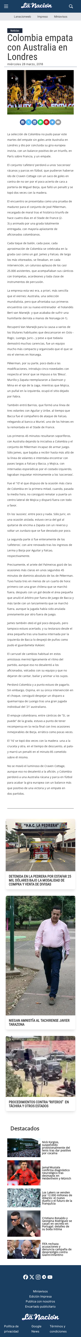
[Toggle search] (71, 6)
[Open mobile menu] (6, 6)
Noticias (14, 30)
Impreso (42, 16)
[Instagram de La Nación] (38, 1278)
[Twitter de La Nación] (31, 1278)
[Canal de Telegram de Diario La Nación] (44, 1278)
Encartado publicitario (40, 1306)
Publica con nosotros (40, 1301)
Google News (36, 1328)
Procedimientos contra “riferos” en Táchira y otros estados (39, 1104)
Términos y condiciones (58, 1328)
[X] (29, 122)
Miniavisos (60, 16)
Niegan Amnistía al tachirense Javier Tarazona (39, 1022)
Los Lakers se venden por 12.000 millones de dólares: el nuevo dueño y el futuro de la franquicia (57, 1198)
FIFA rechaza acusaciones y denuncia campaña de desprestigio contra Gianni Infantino (57, 1249)
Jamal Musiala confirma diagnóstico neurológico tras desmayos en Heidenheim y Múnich (56, 1172)
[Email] (58, 122)
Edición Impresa (40, 1296)
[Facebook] (23, 122)
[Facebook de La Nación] (25, 1278)
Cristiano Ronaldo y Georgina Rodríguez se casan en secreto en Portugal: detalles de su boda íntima (57, 1223)
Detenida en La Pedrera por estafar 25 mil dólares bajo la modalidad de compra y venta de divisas (40, 880)
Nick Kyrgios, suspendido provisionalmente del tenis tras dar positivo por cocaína (56, 1147)
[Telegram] (52, 122)
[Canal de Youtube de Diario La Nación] (50, 1278)
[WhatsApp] (40, 122)
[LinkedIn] (35, 122)
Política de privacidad (11, 1328)
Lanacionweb (22, 16)
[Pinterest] (46, 122)
